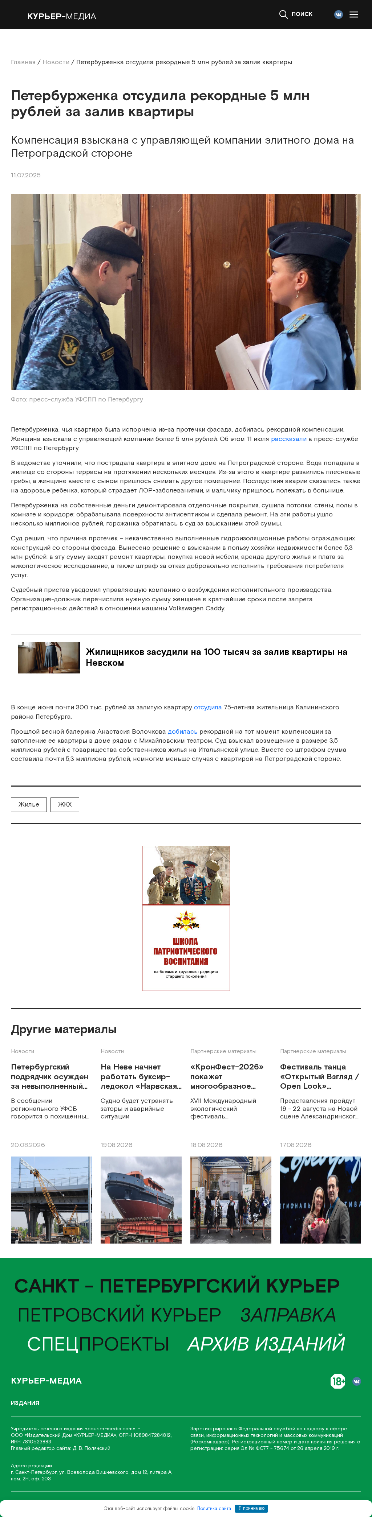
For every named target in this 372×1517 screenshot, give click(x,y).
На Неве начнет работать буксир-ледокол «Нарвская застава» (139, 1077)
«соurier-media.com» (111, 1429)
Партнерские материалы (223, 1051)
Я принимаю (251, 1508)
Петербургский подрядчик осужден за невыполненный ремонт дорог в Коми (49, 1077)
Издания (25, 1403)
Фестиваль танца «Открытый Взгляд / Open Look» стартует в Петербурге (319, 1077)
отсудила (208, 707)
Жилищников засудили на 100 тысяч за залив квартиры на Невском (217, 657)
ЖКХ (65, 804)
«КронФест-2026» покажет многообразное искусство (227, 1077)
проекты (98, 1344)
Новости (22, 1051)
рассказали (289, 439)
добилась (183, 731)
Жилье (29, 804)
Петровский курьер (119, 1315)
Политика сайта (214, 1508)
